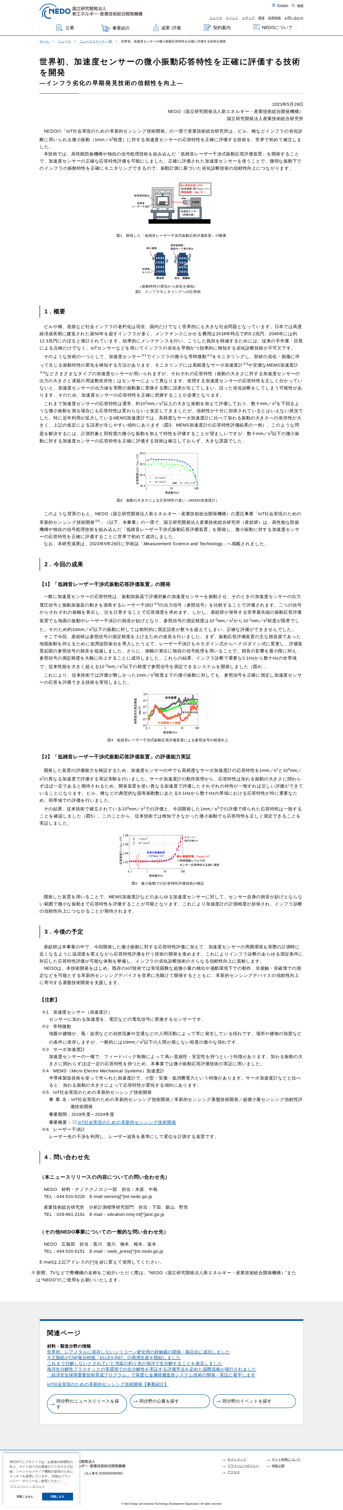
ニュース (215, 18)
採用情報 (274, 18)
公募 (70, 27)
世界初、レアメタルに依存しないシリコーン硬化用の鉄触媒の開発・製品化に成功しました (138, 1351)
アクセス (233, 1472)
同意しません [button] (25, 1496)
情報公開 (278, 1466)
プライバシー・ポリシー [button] (27, 1486)
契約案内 (222, 27)
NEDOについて (277, 27)
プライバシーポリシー (243, 1466)
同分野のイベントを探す (247, 1401)
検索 (300, 5)
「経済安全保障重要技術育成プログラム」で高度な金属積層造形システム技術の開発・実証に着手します (151, 1374)
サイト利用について (286, 1459)
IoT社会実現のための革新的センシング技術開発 (127, 1122)
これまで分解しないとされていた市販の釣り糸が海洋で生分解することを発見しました (135, 1363)
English (282, 5)
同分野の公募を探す (159, 1401)
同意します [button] (58, 1496)
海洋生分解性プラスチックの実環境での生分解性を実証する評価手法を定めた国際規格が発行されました (151, 1369)
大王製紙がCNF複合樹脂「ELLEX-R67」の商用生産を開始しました (114, 1357)
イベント (232, 18)
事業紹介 (121, 28)
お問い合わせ (293, 18)
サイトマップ (236, 1459)
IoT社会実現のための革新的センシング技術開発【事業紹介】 (108, 1384)
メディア (248, 18)
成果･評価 (171, 27)
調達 (261, 18)
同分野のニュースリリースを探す (87, 1404)
